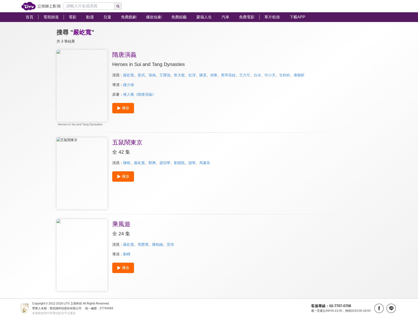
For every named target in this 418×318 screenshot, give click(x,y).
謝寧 (192, 163)
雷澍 (170, 244)
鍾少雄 (128, 85)
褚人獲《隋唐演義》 (139, 94)
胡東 (213, 75)
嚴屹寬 (128, 75)
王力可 (244, 75)
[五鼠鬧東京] (82, 173)
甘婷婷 (284, 75)
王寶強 (164, 75)
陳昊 (203, 75)
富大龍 (179, 75)
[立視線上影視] (41, 6)
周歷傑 (143, 244)
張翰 (152, 75)
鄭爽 (152, 163)
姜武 (141, 75)
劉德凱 (179, 163)
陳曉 (126, 163)
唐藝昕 (299, 75)
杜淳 (192, 75)
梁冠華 (164, 163)
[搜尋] (118, 6)
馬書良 (204, 163)
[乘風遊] (82, 255)
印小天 (270, 75)
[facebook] (379, 308)
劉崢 (126, 254)
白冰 (257, 75)
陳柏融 (157, 244)
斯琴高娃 (228, 75)
